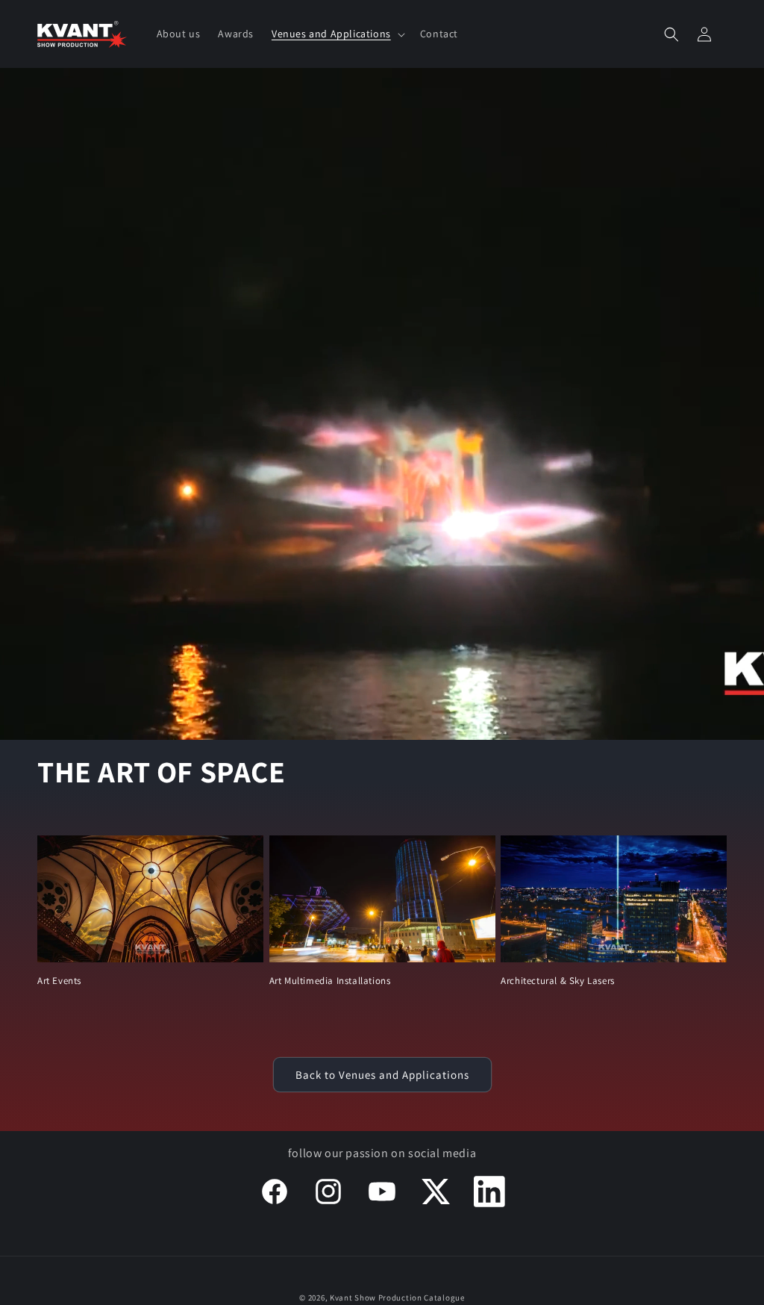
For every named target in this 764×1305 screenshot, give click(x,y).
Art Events (59, 981)
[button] (337, 33)
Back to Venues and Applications (382, 1075)
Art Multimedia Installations (330, 981)
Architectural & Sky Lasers (558, 981)
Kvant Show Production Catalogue (397, 1297)
